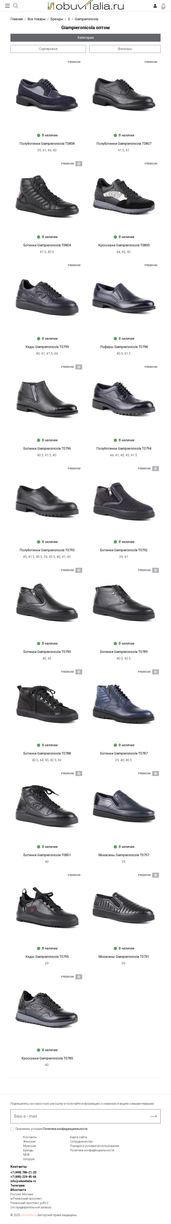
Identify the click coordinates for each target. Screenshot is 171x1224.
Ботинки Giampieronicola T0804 (47, 245)
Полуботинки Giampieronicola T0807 (123, 144)
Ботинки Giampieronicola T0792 (124, 550)
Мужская (29, 1146)
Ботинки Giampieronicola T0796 (47, 448)
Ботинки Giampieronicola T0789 (124, 652)
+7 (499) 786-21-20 (23, 1172)
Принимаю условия (51, 1128)
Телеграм (17, 1185)
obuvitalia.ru (29, 1215)
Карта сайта (78, 1137)
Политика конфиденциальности (65, 1128)
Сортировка (48, 49)
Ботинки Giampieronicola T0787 (124, 753)
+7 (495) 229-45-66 (23, 1176)
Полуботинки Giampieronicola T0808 (47, 144)
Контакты (30, 1137)
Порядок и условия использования (94, 1146)
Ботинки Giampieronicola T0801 (47, 855)
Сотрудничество (81, 1141)
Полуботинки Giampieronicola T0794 (123, 448)
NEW (26, 1154)
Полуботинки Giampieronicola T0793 (47, 550)
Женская (29, 1141)
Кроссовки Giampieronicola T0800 (124, 245)
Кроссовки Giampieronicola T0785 (47, 1058)
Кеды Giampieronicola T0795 (47, 957)
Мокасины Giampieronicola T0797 (123, 855)
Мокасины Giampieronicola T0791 (123, 957)
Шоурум (28, 1159)
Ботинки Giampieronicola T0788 (47, 753)
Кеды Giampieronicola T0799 (47, 347)
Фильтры (125, 49)
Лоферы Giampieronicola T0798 (124, 347)
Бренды (28, 1150)
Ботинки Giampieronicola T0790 (47, 652)
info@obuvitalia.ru (23, 1181)
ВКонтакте (18, 1190)
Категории (86, 38)
